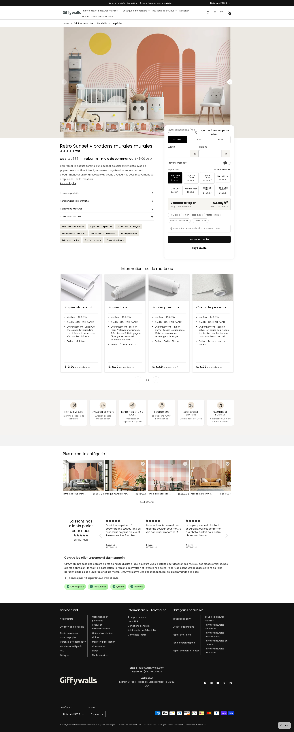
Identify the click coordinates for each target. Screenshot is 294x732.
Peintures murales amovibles (214, 650)
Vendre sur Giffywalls (71, 646)
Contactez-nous (137, 634)
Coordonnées (150, 725)
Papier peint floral (182, 634)
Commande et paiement (100, 618)
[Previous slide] (138, 379)
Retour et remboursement (101, 626)
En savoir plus (68, 183)
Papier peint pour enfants (73, 233)
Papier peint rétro (129, 233)
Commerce (98, 646)
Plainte (95, 637)
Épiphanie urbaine (115, 240)
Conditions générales (139, 625)
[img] (80, 535)
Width (171, 147)
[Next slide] (156, 379)
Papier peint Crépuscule (101, 226)
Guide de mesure (69, 632)
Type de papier (68, 637)
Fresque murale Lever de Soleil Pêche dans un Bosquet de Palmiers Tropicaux (116, 494)
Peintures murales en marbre (216, 642)
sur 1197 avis (81, 539)
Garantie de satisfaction (73, 641)
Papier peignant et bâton (186, 650)
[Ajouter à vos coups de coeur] (100, 463)
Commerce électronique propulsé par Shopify (95, 725)
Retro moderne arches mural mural (74, 494)
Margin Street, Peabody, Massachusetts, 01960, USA (147, 682)
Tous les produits (93, 240)
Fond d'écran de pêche (109, 23)
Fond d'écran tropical (184, 642)
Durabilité (133, 621)
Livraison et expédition (72, 626)
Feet (220, 139)
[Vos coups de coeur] (221, 12)
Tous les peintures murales (214, 618)
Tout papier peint (182, 618)
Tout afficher (147, 502)
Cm (199, 139)
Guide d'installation (102, 632)
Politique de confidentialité (142, 630)
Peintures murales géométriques (214, 634)
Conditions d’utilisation (196, 725)
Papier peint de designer (129, 226)
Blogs (95, 650)
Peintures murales (83, 23)
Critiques (65, 655)
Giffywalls (71, 725)
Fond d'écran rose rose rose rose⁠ (159, 494)
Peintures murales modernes (214, 626)
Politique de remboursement (170, 725)
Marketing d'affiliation (103, 641)
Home (66, 23)
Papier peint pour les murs (103, 233)
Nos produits (66, 618)
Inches (177, 139)
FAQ (62, 650)
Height (203, 147)
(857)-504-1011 (147, 671)
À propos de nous (137, 617)
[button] (100, 11)
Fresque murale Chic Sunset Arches (200, 494)
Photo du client (100, 655)
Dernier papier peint (183, 626)
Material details (222, 169)
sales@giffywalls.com (147, 668)
